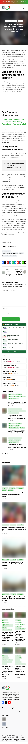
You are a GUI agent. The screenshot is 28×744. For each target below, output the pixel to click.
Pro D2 (22, 737)
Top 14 (17, 737)
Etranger (9, 739)
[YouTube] (9, 702)
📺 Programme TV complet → (14, 352)
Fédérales (22, 739)
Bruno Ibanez (9, 35)
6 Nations (3, 739)
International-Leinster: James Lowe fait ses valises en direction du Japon (14, 494)
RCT (3, 255)
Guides (4, 711)
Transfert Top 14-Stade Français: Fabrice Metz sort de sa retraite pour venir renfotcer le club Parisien (17, 402)
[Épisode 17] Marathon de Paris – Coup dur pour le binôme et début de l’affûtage (14, 563)
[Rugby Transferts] (6, 7)
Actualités (3, 737)
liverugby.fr (5, 727)
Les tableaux (10, 737)
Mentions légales (17, 711)
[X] (6, 702)
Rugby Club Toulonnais (11, 255)
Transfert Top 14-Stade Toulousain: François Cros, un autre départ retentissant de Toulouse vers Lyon (16, 417)
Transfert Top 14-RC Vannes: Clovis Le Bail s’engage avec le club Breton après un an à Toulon (16, 431)
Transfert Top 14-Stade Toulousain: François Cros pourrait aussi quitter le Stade (17, 446)
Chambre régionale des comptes (10, 253)
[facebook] (3, 702)
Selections (16, 739)
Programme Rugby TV (11, 740)
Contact (10, 711)
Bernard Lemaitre (6, 251)
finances (21, 253)
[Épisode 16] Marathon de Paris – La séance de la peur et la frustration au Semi (14, 598)
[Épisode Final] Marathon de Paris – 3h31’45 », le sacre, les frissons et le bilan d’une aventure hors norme (14, 529)
